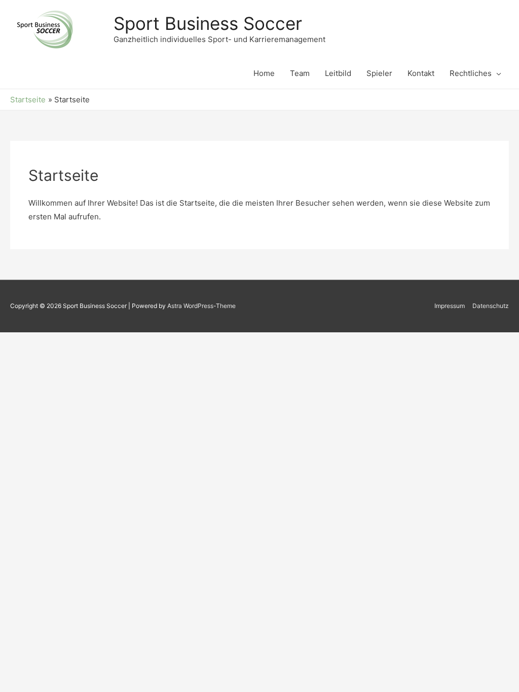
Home (264, 73)
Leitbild (338, 73)
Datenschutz (490, 306)
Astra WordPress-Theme (201, 306)
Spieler (379, 73)
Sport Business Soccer (208, 23)
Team (300, 73)
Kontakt (420, 73)
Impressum (449, 306)
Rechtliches (471, 73)
